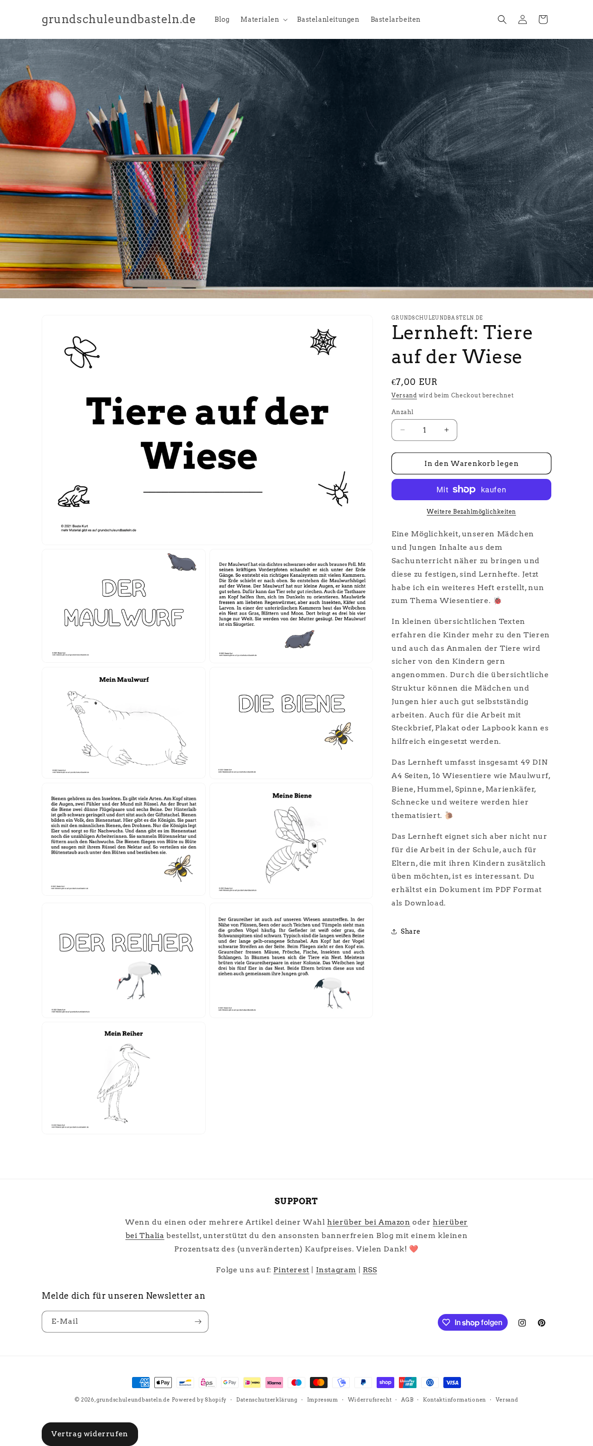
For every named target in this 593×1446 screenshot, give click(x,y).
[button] (263, 19)
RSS (370, 1269)
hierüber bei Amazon (368, 1222)
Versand (404, 395)
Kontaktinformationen (454, 1399)
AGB (407, 1399)
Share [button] (411, 931)
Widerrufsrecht (370, 1399)
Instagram (336, 1269)
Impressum (322, 1399)
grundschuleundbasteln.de (133, 1399)
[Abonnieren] (198, 1322)
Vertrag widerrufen (89, 1433)
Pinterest (291, 1269)
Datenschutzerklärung (266, 1399)
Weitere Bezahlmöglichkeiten (471, 511)
